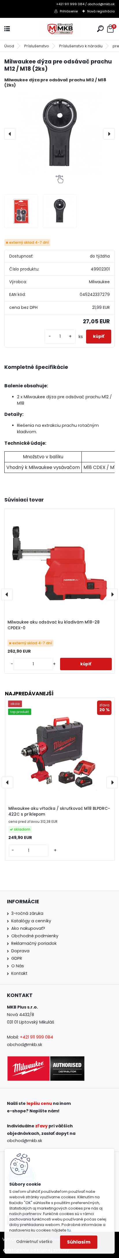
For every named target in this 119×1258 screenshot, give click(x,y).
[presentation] (10, 134)
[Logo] (59, 29)
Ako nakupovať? (28, 928)
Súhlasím (78, 1242)
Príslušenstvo (36, 46)
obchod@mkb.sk (24, 1044)
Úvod (9, 46)
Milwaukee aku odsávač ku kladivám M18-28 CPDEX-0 (54, 625)
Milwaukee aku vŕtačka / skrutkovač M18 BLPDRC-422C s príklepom (59, 811)
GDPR (16, 958)
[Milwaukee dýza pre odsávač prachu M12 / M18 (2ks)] (59, 134)
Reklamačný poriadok (34, 943)
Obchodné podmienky (34, 936)
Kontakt (19, 973)
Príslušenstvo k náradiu (81, 46)
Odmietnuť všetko (34, 1241)
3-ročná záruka (27, 913)
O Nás (17, 966)
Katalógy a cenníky (31, 921)
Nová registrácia (101, 11)
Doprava (20, 951)
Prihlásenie (69, 11)
